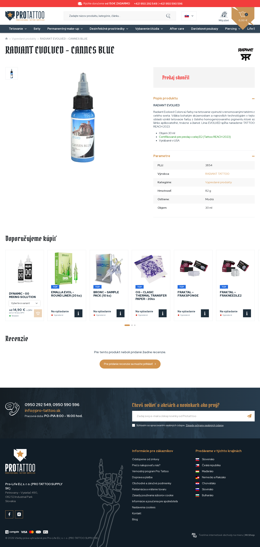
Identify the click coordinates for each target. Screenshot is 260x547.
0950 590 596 (66, 404)
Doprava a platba (142, 477)
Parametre (161, 156)
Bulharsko (207, 495)
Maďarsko (207, 471)
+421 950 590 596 (171, 3)
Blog (135, 519)
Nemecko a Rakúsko (214, 477)
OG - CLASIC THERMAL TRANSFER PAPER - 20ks (151, 295)
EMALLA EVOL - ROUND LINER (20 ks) (66, 293)
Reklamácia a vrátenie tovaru (149, 489)
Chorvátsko (209, 483)
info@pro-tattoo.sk (42, 410)
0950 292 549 (38, 404)
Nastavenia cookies (143, 507)
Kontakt (136, 513)
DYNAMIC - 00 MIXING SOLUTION (22, 295)
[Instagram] (19, 514)
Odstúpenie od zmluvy (145, 459)
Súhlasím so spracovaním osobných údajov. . (180, 425)
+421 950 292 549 (145, 3)
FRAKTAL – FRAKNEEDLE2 (231, 293)
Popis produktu (165, 98)
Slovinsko (207, 489)
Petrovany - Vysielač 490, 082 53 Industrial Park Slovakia (33, 492)
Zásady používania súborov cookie (153, 495)
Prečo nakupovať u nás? (146, 465)
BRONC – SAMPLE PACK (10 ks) (106, 293)
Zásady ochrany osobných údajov (204, 425)
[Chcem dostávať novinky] (249, 416)
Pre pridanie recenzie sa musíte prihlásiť (128, 364)
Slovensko (208, 459)
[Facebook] (9, 514)
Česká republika (211, 465)
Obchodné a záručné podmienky (151, 483)
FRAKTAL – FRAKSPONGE (188, 293)
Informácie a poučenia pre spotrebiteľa (155, 501)
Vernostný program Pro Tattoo (150, 471)
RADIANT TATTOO (217, 174)
